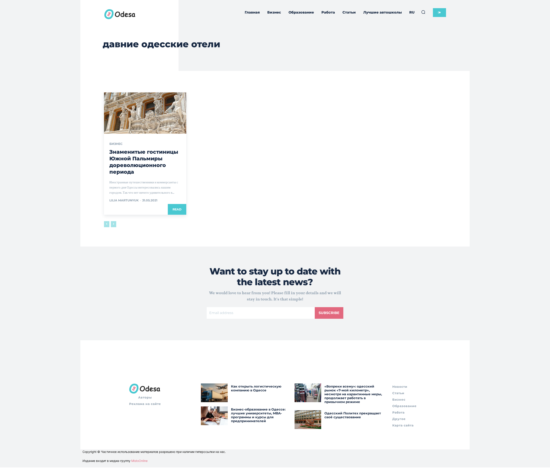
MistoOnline (139, 461)
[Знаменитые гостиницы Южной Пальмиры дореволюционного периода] (145, 113)
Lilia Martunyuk (124, 200)
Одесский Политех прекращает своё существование (352, 415)
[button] (423, 12)
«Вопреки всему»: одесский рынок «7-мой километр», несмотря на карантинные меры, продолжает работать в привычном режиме (353, 394)
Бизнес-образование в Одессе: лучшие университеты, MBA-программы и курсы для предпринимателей (258, 415)
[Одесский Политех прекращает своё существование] (308, 419)
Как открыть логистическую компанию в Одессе (256, 388)
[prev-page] (106, 224)
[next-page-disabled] (113, 224)
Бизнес (115, 143)
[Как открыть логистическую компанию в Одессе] (214, 392)
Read (177, 209)
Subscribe (329, 313)
